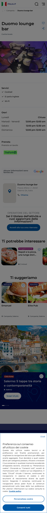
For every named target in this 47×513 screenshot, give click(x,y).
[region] (23, 473)
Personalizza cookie (23, 499)
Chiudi (42, 436)
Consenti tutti (23, 507)
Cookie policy (15, 491)
